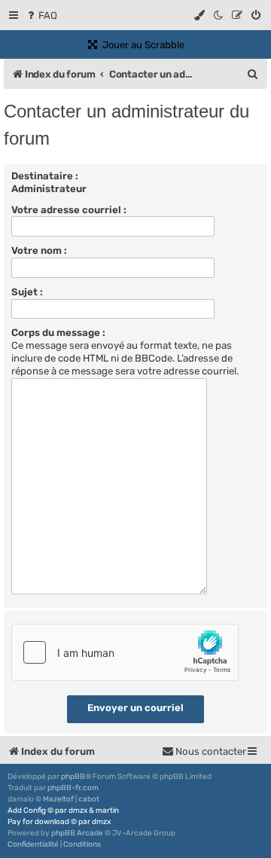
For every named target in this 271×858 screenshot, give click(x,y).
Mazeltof (58, 799)
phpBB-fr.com (73, 787)
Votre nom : (39, 250)
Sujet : (27, 292)
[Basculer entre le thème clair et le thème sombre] (219, 15)
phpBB (73, 776)
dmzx (78, 810)
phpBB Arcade (77, 833)
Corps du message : (58, 332)
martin (107, 810)
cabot (88, 799)
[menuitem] (41, 15)
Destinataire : (44, 176)
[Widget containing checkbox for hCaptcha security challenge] (125, 652)
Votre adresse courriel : (68, 209)
